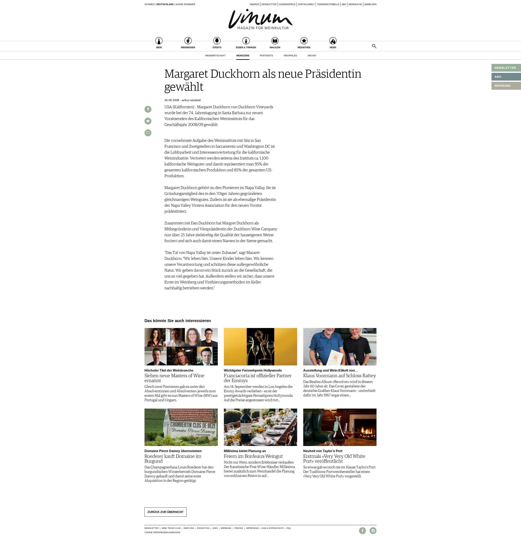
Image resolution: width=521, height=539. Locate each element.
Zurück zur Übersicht (166, 512)
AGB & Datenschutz (272, 528)
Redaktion (203, 528)
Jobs (215, 528)
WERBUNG (503, 85)
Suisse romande (185, 4)
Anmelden (370, 4)
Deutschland (165, 4)
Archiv (312, 55)
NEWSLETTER (505, 67)
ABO (498, 76)
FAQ (289, 528)
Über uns (189, 528)
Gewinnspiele (287, 4)
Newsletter (269, 4)
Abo (344, 4)
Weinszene (242, 55)
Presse (238, 528)
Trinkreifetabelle (328, 4)
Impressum (252, 528)
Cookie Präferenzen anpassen (162, 532)
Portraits (266, 55)
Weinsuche (355, 4)
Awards (254, 4)
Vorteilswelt (306, 4)
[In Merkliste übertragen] (147, 132)
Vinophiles (290, 55)
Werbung (226, 528)
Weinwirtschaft (215, 55)
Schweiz (149, 4)
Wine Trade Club (171, 528)
